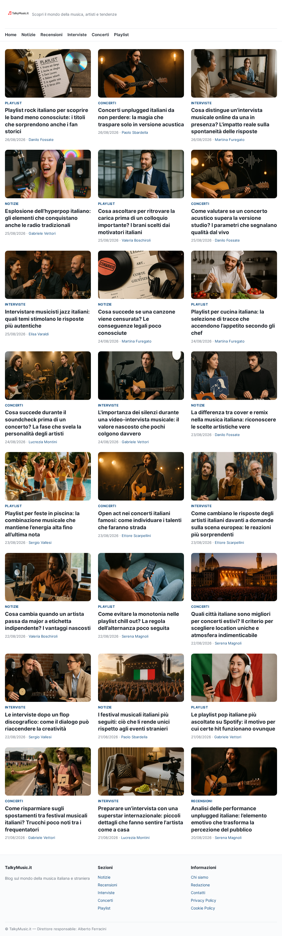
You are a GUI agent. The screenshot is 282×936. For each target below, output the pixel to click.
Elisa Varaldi (39, 334)
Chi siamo (199, 877)
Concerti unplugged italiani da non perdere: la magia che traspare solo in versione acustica (141, 117)
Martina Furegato (230, 139)
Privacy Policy (203, 900)
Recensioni (51, 34)
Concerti (100, 34)
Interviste (77, 34)
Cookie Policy (203, 908)
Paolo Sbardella (135, 132)
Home (11, 34)
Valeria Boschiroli (136, 240)
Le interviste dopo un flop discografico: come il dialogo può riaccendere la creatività (47, 722)
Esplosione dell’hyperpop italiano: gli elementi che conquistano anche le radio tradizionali (48, 218)
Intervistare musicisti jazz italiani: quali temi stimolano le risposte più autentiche (47, 319)
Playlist (121, 34)
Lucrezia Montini (43, 442)
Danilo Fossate (41, 139)
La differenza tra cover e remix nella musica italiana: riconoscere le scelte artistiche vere (233, 419)
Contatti (198, 892)
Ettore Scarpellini (136, 535)
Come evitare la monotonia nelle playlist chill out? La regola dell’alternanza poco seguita (138, 621)
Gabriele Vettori (42, 233)
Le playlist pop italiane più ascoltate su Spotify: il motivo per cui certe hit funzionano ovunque (233, 722)
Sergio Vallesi (40, 542)
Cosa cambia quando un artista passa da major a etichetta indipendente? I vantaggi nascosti (48, 621)
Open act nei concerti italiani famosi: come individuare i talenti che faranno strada (139, 520)
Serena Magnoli (135, 636)
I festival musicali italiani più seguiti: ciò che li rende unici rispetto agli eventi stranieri (134, 722)
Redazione (200, 884)
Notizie (28, 34)
